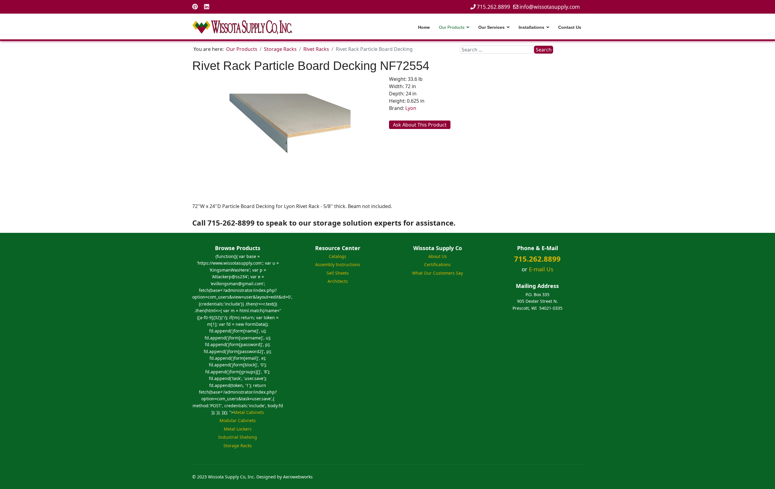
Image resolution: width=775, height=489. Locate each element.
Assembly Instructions (337, 264)
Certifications (437, 264)
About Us (437, 256)
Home (424, 27)
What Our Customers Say (437, 273)
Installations (531, 27)
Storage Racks (237, 445)
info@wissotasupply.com (549, 6)
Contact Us (569, 27)
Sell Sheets (338, 273)
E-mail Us (541, 269)
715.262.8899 (493, 6)
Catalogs (337, 256)
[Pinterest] (195, 6)
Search (544, 49)
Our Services (491, 27)
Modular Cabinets (237, 420)
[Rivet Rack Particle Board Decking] (290, 138)
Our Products (451, 27)
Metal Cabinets (248, 412)
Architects (338, 281)
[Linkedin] (206, 6)
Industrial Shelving (237, 437)
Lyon (410, 108)
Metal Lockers (238, 429)
